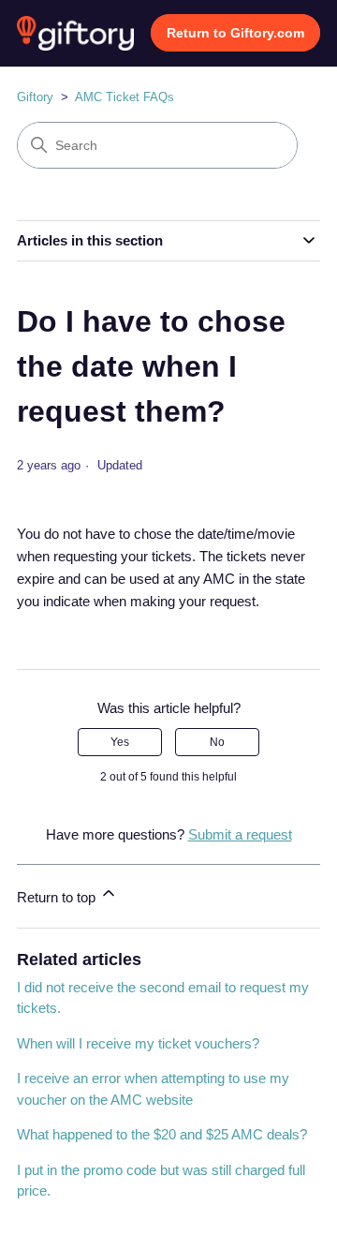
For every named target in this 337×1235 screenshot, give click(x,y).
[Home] (75, 33)
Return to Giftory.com (235, 32)
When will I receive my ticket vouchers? (138, 1043)
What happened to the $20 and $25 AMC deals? (162, 1134)
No (217, 742)
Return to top (58, 897)
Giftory (35, 97)
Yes (119, 742)
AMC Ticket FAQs (124, 97)
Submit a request (240, 834)
